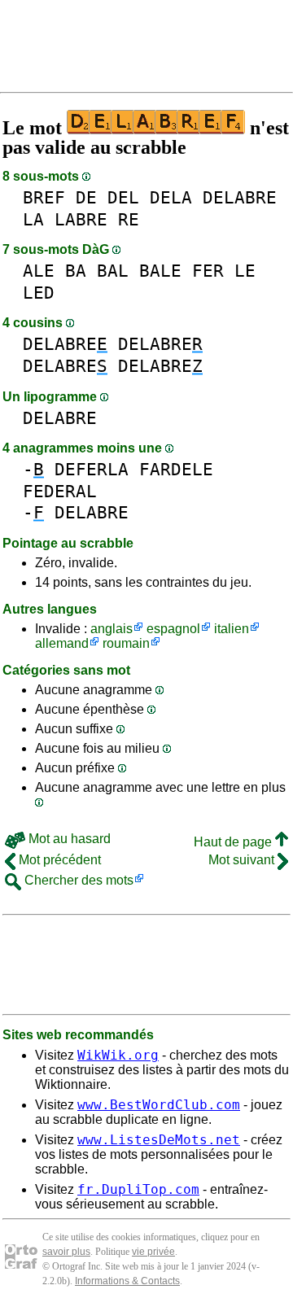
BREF (44, 197)
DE (86, 197)
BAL (113, 270)
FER (208, 270)
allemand (62, 643)
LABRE (81, 219)
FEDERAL (60, 491)
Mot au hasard (68, 839)
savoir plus (66, 1251)
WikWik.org (118, 1055)
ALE (39, 270)
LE (245, 270)
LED (39, 292)
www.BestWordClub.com (158, 1104)
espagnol (173, 629)
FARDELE (176, 469)
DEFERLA (92, 469)
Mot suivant (243, 860)
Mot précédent (58, 860)
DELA (171, 197)
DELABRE (240, 197)
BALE (160, 270)
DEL (123, 197)
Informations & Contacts (127, 1281)
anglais (111, 629)
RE (128, 219)
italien (231, 629)
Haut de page (234, 842)
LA (33, 219)
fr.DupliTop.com (138, 1189)
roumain (126, 643)
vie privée (153, 1251)
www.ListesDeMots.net (158, 1139)
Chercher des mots (77, 880)
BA (75, 270)
